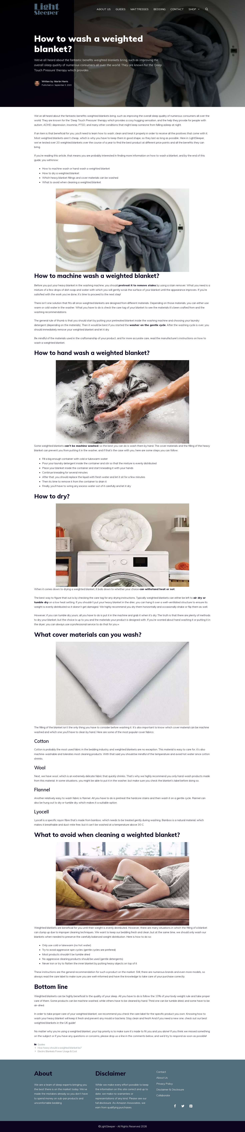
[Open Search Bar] (206, 9)
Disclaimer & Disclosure (170, 1089)
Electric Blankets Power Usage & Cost (57, 1051)
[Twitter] (183, 1106)
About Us (104, 9)
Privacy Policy (164, 1083)
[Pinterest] (191, 1106)
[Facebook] (175, 1106)
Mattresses (139, 9)
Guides (121, 9)
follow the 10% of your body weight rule (166, 996)
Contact (177, 9)
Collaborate (163, 1095)
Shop (192, 9)
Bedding (160, 9)
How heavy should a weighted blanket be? (60, 1047)
